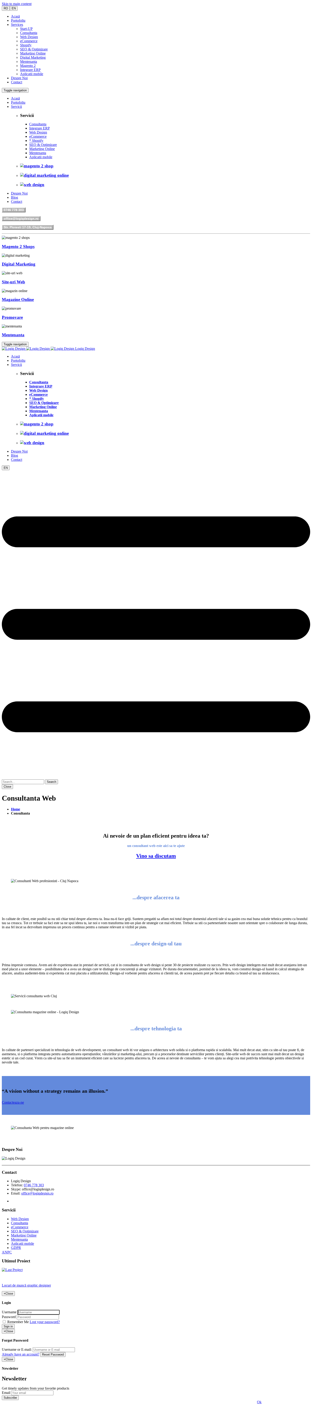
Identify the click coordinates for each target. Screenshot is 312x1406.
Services (17, 24)
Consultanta (28, 33)
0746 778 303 (14, 210)
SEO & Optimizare (34, 49)
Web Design (29, 37)
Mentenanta (28, 61)
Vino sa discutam (156, 856)
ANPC (7, 1252)
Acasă (15, 16)
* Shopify (36, 140)
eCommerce (28, 41)
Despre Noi (19, 78)
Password (9, 1317)
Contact (16, 82)
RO (6, 8)
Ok (259, 1402)
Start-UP (26, 29)
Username (9, 1312)
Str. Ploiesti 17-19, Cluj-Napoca (28, 227)
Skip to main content (17, 4)
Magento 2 (28, 66)
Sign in (8, 1326)
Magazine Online (18, 299)
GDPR (16, 1248)
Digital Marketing (33, 57)
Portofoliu (18, 20)
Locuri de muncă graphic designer (26, 1285)
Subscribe (10, 1397)
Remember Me (18, 1322)
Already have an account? (20, 1354)
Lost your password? (45, 1322)
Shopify (26, 45)
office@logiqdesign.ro (21, 218)
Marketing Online (33, 53)
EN (14, 8)
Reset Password (53, 1354)
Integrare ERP (30, 70)
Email (6, 1393)
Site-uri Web (13, 282)
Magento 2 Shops (18, 246)
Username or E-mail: (17, 1349)
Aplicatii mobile (31, 74)
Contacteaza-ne (13, 1102)
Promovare (12, 317)
